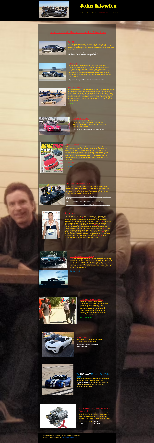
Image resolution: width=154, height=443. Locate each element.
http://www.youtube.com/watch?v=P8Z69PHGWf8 (88, 129)
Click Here (97, 423)
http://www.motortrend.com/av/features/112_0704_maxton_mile (84, 201)
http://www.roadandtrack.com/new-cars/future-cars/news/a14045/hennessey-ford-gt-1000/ (83, 54)
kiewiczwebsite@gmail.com (69, 437)
